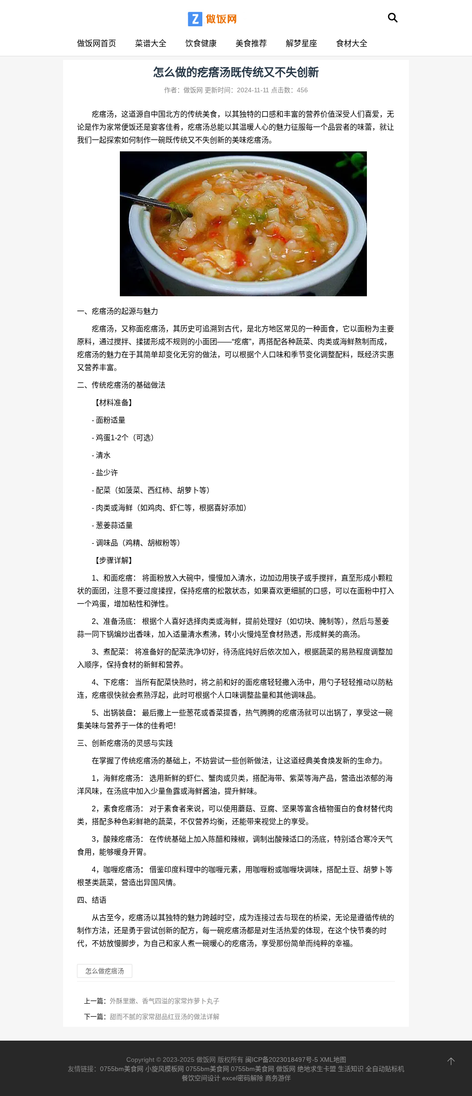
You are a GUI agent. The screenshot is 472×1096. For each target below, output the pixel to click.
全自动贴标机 (385, 1068)
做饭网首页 (96, 43)
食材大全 (351, 43)
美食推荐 (251, 43)
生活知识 (351, 1068)
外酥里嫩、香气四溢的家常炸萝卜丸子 (164, 1001)
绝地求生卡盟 (316, 1068)
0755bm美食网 (121, 1068)
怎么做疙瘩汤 (104, 971)
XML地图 (333, 1059)
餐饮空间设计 (201, 1078)
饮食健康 (201, 43)
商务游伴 (278, 1078)
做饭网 (285, 1068)
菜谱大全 (150, 43)
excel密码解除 (242, 1078)
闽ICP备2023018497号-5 (281, 1059)
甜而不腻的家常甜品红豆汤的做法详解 (164, 1016)
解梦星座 (301, 43)
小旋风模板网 (164, 1068)
